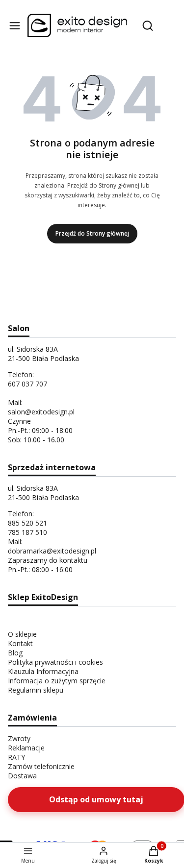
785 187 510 (27, 532)
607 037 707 (27, 383)
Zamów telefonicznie (41, 766)
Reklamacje (26, 747)
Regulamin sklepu (35, 690)
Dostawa (22, 775)
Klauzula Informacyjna (43, 671)
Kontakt (20, 643)
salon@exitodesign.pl (41, 411)
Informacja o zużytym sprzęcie (56, 680)
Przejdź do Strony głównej (92, 233)
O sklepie (22, 634)
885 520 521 (27, 523)
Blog (15, 652)
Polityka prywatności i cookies (55, 662)
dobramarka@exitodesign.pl (52, 550)
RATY (16, 757)
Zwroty (19, 738)
